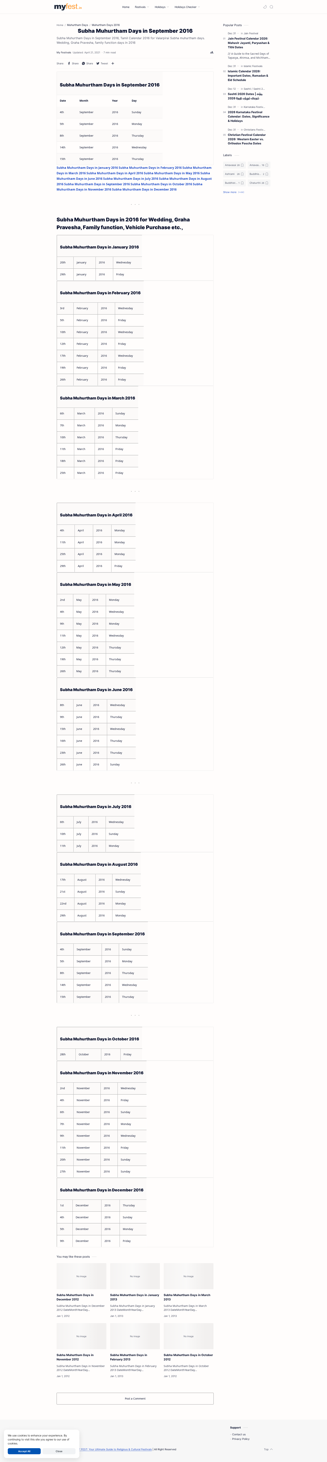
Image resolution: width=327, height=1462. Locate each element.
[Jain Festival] (251, 33)
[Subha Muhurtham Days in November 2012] (81, 1336)
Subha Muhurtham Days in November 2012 (75, 1357)
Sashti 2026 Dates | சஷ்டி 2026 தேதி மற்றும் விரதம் (245, 96)
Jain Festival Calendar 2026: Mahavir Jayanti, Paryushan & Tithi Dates (248, 43)
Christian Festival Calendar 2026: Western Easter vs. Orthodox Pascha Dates (247, 139)
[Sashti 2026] (260, 88)
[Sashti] (248, 88)
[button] (265, 7)
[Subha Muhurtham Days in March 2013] (188, 1276)
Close (59, 1451)
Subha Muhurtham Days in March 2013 (187, 1297)
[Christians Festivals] (255, 129)
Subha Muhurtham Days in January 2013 (134, 1297)
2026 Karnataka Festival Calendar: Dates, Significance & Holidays (248, 116)
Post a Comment (135, 1398)
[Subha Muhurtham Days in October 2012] (188, 1336)
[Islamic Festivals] (253, 66)
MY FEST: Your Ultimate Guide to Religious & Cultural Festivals (114, 1449)
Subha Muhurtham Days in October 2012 (188, 1357)
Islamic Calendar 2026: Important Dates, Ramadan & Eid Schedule (248, 75)
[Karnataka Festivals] (255, 106)
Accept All (24, 1451)
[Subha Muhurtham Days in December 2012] (81, 1276)
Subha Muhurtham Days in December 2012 (75, 1297)
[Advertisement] (246, 258)
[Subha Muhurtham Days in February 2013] (135, 1336)
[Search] (271, 7)
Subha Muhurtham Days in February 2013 (128, 1357)
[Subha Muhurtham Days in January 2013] (135, 1276)
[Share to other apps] (113, 63)
